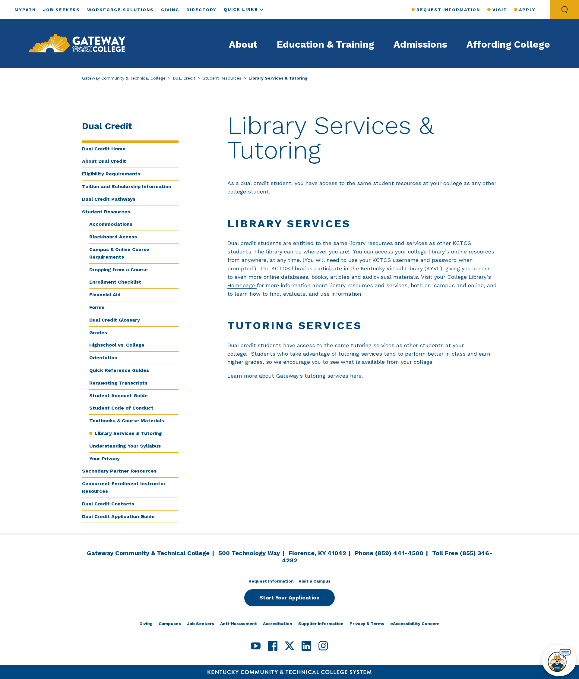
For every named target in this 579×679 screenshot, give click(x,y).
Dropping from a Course (118, 269)
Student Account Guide (118, 395)
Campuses (170, 623)
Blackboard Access (113, 237)
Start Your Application (289, 597)
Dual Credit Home (103, 149)
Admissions (420, 44)
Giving (170, 9)
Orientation (103, 357)
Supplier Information (320, 623)
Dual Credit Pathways (108, 199)
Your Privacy (104, 458)
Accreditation (277, 623)
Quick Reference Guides (119, 370)
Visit (499, 9)
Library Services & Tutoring (128, 433)
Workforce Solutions (120, 9)
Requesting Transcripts (118, 383)
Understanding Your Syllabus (125, 446)
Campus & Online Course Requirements (119, 253)
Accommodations (110, 224)
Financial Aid (105, 294)
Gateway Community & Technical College (124, 78)
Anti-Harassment (238, 623)
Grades (98, 332)
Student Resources (222, 78)
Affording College (508, 44)
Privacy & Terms (367, 623)
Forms (96, 307)
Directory (201, 9)
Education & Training (325, 44)
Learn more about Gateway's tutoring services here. (295, 376)
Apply (527, 9)
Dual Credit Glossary (114, 320)
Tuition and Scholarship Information (126, 186)
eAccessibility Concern (415, 623)
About (243, 44)
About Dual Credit (104, 161)
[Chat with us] (559, 660)
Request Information (448, 9)
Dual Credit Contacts (108, 504)
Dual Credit (184, 78)
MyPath (25, 9)
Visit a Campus (315, 581)
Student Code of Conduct (121, 408)
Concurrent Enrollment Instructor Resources (124, 487)
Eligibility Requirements (111, 174)
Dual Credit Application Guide (118, 516)
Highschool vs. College (116, 345)
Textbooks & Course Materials (126, 420)
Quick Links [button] (241, 9)
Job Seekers (61, 9)
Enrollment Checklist (115, 282)
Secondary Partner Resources (119, 471)
